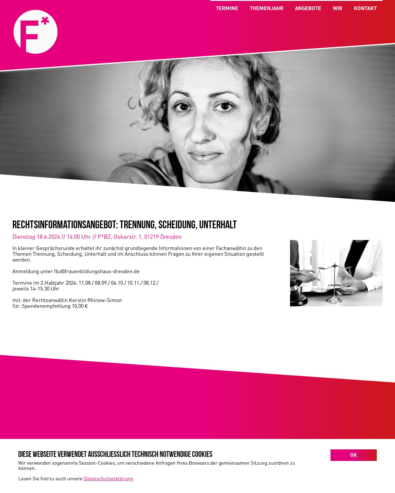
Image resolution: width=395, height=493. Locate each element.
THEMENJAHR (266, 8)
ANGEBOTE (308, 8)
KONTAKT (365, 8)
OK (353, 455)
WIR (337, 8)
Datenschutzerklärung (108, 478)
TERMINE (227, 8)
